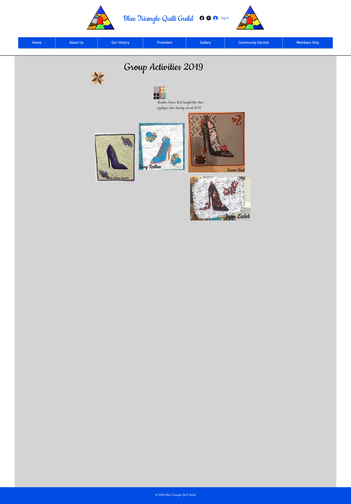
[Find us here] (208, 18)
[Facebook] (202, 18)
